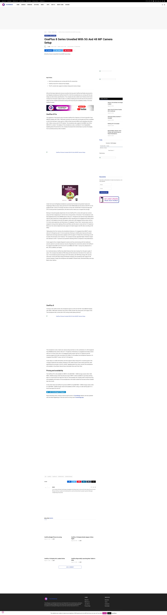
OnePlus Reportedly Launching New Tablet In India (83, 559)
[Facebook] (39, 61)
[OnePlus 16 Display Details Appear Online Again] (83, 528)
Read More (114, 613)
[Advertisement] (83, 18)
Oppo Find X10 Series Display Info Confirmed (115, 110)
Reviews (67, 4)
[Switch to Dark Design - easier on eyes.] (162, 4)
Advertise (9, 1)
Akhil (49, 46)
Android (23, 4)
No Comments (71, 46)
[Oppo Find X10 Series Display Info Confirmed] (103, 111)
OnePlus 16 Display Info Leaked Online (54, 558)
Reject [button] (109, 613)
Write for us (15, 1)
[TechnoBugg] (7, 4)
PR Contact (28, 1)
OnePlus (49, 476)
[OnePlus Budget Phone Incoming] (56, 528)
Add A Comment (70, 567)
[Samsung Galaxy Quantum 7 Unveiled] (103, 118)
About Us (4, 1)
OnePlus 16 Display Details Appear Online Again (82, 537)
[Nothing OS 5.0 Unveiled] (103, 125)
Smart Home (60, 4)
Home (18, 4)
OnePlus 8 (55, 476)
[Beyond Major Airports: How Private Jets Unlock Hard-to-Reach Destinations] (103, 132)
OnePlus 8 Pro (61, 476)
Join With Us (22, 1)
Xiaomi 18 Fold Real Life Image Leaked (115, 103)
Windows (29, 4)
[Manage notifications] (3, 612)
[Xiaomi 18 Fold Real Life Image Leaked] (103, 104)
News (42, 4)
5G (45, 476)
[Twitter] (39, 64)
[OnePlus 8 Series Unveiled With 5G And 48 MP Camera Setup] (57, 54)
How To (53, 4)
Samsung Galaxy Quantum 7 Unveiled (114, 117)
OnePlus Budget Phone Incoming (53, 537)
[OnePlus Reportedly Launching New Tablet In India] (83, 550)
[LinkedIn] (39, 67)
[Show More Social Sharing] (74, 50)
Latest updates (104, 98)
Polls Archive (102, 153)
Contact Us (42, 1)
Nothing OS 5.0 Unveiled (113, 123)
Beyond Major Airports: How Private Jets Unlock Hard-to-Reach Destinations (114, 132)
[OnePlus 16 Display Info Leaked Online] (56, 550)
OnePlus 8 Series (68, 476)
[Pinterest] (39, 70)
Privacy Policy (35, 1)
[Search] (164, 4)
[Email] (39, 73)
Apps (48, 4)
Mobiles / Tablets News (50, 35)
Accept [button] (104, 613)
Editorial (36, 4)
